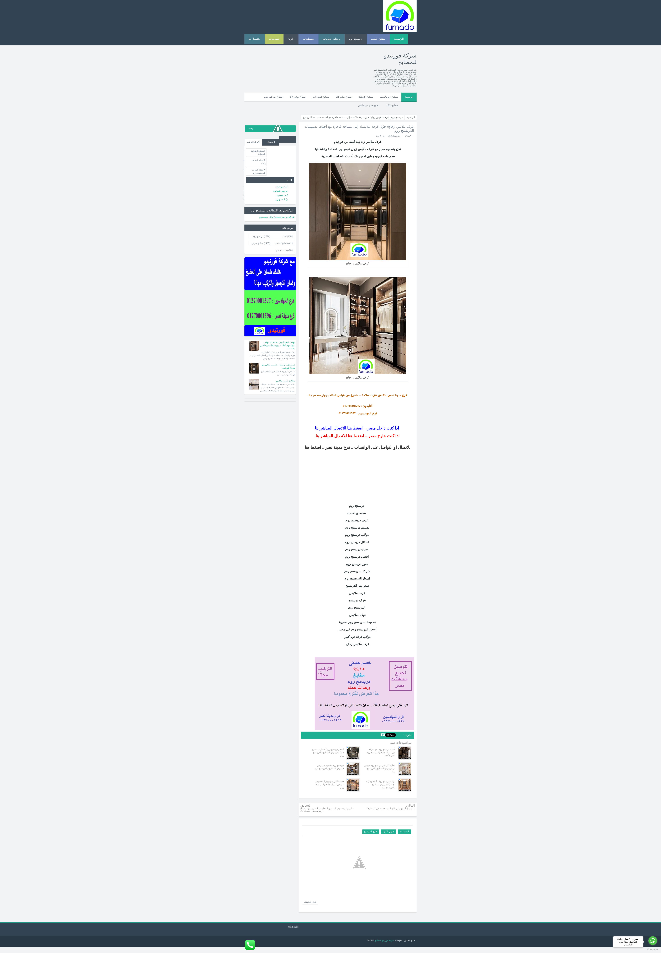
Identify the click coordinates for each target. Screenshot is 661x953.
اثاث (284, 236)
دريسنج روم (355, 38)
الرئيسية (399, 38)
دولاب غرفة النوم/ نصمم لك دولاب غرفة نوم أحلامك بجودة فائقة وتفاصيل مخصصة (277, 345)
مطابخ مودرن (257, 243)
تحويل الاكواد (388, 831)
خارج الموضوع (370, 831)
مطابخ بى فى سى (273, 96)
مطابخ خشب (378, 38)
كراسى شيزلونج (280, 191)
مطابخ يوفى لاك (298, 96)
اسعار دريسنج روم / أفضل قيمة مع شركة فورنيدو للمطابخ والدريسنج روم (328, 752)
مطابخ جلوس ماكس (285, 380)
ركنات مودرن (281, 199)
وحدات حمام (282, 250)
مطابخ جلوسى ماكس (369, 105)
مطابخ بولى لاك (344, 96)
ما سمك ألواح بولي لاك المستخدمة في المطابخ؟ (390, 808)
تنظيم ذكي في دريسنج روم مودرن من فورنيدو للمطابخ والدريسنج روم (379, 768)
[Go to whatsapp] (652, 940)
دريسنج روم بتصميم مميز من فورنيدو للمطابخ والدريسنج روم (329, 767)
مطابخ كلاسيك (281, 243)
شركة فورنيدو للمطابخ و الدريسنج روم (276, 217)
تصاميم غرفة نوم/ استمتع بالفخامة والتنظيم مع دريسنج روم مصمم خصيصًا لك (327, 809)
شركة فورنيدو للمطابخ (384, 940)
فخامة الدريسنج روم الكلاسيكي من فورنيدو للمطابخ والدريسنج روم (329, 784)
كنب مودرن (282, 195)
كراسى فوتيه (282, 186)
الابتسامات (405, 831)
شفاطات (274, 38)
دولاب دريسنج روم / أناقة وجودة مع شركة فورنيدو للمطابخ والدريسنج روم (380, 784)
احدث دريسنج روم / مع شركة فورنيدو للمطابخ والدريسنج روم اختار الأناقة (381, 752)
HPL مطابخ (392, 105)
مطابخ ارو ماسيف (389, 96)
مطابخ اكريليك (366, 96)
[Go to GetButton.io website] (652, 950)
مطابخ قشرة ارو (321, 96)
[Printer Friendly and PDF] (306, 735)
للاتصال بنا (254, 38)
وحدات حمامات (331, 38)
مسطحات (308, 38)
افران (291, 38)
